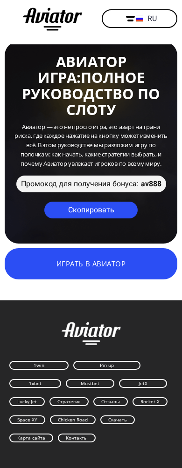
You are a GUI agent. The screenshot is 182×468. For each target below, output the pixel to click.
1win (39, 365)
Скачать (117, 419)
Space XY (27, 419)
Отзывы (110, 401)
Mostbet (90, 383)
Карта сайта (31, 437)
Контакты (77, 437)
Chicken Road (73, 419)
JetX (143, 383)
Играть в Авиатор (91, 263)
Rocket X (150, 401)
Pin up (107, 365)
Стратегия (69, 401)
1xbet (35, 383)
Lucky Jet (27, 401)
